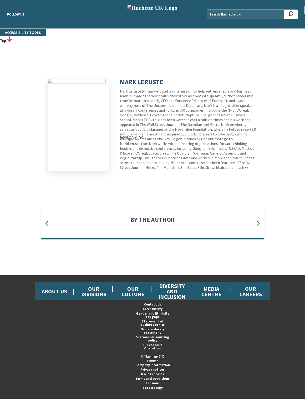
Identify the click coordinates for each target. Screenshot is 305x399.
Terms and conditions (152, 378)
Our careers (250, 291)
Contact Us (152, 304)
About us (54, 291)
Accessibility (153, 309)
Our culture (133, 291)
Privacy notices (153, 369)
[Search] (291, 14)
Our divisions (93, 291)
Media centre (211, 291)
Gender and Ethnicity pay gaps (152, 315)
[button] (46, 223)
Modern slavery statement (153, 331)
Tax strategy (152, 387)
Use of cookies (152, 374)
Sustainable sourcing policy (152, 338)
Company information (152, 365)
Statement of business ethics (152, 323)
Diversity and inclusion (172, 291)
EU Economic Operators (152, 346)
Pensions (152, 383)
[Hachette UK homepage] (152, 14)
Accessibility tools (23, 32)
